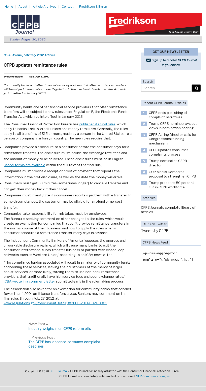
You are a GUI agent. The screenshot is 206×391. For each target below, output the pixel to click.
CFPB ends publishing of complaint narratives (168, 115)
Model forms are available (24, 165)
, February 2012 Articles (38, 55)
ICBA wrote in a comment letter (29, 281)
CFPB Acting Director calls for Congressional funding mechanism (173, 139)
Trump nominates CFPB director (168, 163)
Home (9, 6)
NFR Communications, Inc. (153, 376)
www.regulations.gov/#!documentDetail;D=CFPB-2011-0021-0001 (55, 303)
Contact (68, 6)
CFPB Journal (13, 55)
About (23, 6)
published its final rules (97, 124)
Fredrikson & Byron (93, 6)
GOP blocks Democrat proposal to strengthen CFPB (172, 174)
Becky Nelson (15, 76)
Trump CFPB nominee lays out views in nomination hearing (173, 126)
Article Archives (44, 6)
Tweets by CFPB (155, 231)
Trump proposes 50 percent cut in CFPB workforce (171, 185)
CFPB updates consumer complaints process (168, 152)
